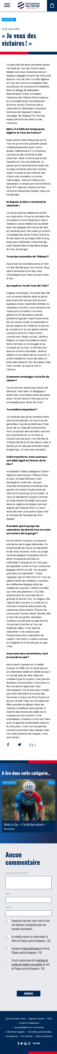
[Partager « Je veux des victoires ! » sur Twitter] (22, 744)
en (38, 1043)
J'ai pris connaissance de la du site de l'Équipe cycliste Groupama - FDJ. (30, 964)
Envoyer (28, 993)
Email (8, 907)
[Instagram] (29, 1043)
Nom (8, 894)
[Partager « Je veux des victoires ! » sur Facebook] (11, 744)
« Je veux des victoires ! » (19, 39)
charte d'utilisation (31, 948)
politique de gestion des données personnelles (30, 962)
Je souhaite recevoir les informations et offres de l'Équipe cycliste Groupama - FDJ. (31, 939)
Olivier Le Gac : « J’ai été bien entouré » (24, 824)
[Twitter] (22, 1043)
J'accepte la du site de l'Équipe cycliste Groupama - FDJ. (30, 950)
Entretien (8, 20)
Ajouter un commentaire (17, 873)
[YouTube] (25, 1043)
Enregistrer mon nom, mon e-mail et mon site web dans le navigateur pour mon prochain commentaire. (30, 925)
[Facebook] (18, 1043)
